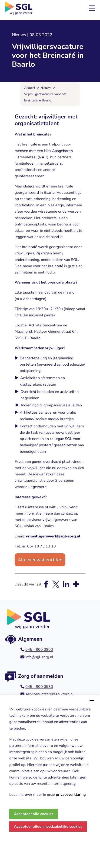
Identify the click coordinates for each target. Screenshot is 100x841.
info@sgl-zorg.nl (39, 657)
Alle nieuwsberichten (40, 560)
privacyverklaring (71, 794)
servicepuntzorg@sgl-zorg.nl (49, 694)
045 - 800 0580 (39, 686)
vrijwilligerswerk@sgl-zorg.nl (53, 536)
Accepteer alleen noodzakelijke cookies (48, 826)
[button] (92, 8)
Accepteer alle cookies (33, 814)
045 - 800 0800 (39, 649)
